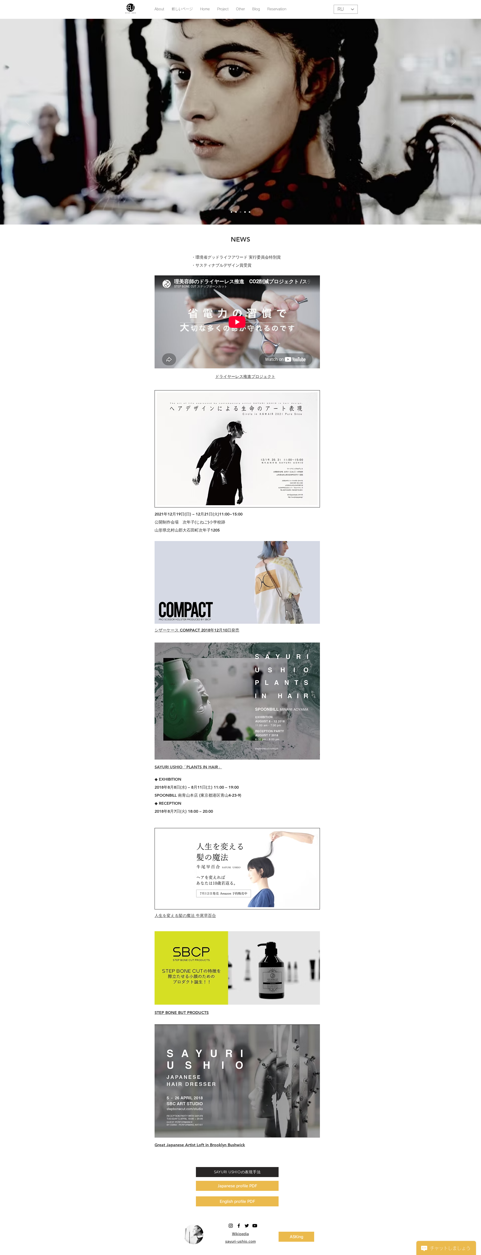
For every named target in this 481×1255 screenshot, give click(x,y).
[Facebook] (239, 1225)
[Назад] (27, 121)
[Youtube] (255, 1225)
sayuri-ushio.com (240, 1241)
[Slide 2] (236, 212)
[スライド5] (249, 212)
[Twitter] (247, 1225)
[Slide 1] (231, 212)
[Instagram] (230, 1225)
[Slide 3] (240, 212)
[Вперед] (453, 121)
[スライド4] (245, 212)
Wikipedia (240, 1234)
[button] (240, 9)
